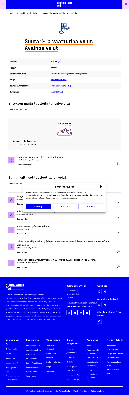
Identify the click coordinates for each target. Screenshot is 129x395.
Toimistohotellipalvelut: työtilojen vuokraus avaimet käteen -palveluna (56, 259)
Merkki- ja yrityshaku (28, 13)
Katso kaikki (16, 109)
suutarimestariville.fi (60, 86)
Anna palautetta (73, 375)
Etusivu (11, 13)
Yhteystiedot (72, 357)
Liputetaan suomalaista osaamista (91, 374)
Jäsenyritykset (12, 363)
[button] (102, 186)
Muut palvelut (57, 92)
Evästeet (87, 391)
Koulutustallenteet (53, 362)
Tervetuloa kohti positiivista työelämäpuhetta (93, 353)
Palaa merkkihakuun (19, 183)
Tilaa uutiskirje (73, 379)
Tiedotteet (50, 371)
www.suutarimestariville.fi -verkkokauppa (40, 156)
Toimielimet (10, 358)
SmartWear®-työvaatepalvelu (33, 226)
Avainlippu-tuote (33, 345)
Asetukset (91, 206)
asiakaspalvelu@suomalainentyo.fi (80, 303)
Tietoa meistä (11, 349)
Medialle (70, 362)
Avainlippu (55, 61)
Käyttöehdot (78, 391)
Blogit (48, 367)
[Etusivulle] (64, 4)
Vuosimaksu (31, 376)
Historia (9, 353)
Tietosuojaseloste (65, 391)
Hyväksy (38, 206)
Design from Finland (34, 363)
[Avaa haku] (3, 4)
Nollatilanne (91, 345)
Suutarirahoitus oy (59, 79)
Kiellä (64, 206)
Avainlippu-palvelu (33, 350)
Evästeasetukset (97, 391)
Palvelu (54, 67)
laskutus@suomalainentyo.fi (79, 306)
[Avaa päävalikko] (125, 4)
